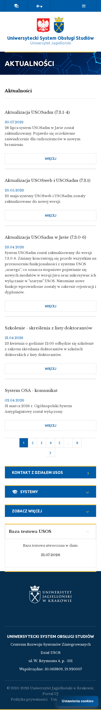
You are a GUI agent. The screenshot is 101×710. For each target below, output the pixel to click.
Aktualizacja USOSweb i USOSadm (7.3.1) (47, 180)
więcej (63, 160)
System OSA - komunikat (31, 390)
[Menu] (84, 6)
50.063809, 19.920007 (63, 669)
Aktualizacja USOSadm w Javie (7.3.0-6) (45, 237)
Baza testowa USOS (30, 531)
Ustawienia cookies (77, 701)
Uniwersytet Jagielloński (50, 43)
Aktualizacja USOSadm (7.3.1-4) (37, 112)
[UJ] (50, 597)
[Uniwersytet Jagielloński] (59, 24)
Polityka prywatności (29, 699)
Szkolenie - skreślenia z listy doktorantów (48, 328)
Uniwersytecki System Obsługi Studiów (50, 38)
